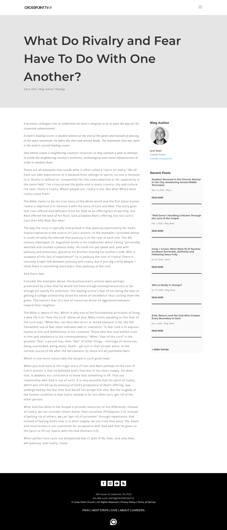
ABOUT (124, 510)
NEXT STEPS (100, 510)
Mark (168, 190)
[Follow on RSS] (123, 483)
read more (157, 197)
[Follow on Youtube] (116, 483)
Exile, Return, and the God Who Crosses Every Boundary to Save (176, 317)
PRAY (86, 510)
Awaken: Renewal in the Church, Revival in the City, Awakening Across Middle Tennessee (176, 182)
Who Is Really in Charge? (167, 285)
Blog (41, 89)
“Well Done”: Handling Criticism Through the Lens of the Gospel (176, 217)
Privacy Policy (127, 502)
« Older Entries (160, 349)
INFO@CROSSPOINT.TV (121, 498)
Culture (49, 89)
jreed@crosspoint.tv (161, 158)
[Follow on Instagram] (110, 483)
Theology (60, 89)
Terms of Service (146, 502)
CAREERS (138, 510)
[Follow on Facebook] (103, 483)
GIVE (114, 510)
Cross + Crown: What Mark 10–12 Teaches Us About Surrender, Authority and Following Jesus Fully (176, 251)
